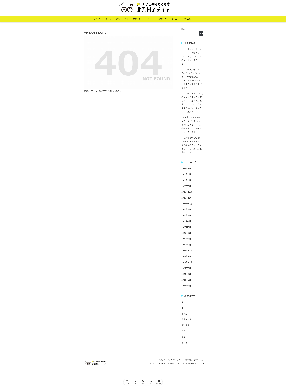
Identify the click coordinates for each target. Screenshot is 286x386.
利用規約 (162, 360)
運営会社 (188, 360)
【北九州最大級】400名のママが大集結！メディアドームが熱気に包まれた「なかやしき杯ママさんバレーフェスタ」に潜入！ (192, 102)
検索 (183, 29)
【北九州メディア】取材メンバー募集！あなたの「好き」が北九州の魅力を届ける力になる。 (191, 56)
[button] (269, 319)
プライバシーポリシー (175, 360)
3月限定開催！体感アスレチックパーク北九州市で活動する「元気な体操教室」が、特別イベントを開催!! (192, 124)
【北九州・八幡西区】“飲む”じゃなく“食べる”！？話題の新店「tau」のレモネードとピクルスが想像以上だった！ (191, 78)
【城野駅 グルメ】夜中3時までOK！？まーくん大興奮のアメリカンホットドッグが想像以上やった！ (191, 145)
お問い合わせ (198, 360)
